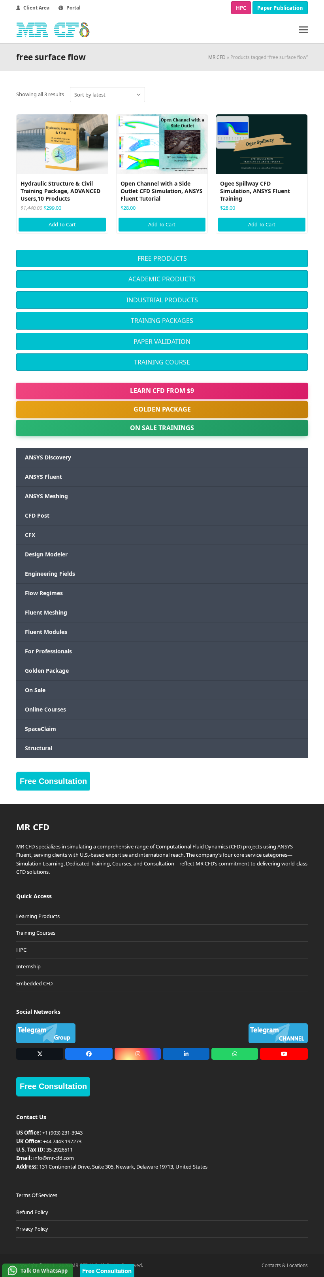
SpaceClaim (40, 728)
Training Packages (162, 320)
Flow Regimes (44, 593)
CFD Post (37, 515)
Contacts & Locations (285, 1265)
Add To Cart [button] (62, 224)
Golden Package (162, 409)
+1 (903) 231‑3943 (62, 1132)
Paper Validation (162, 341)
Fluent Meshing (46, 612)
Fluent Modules (46, 632)
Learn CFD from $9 (162, 390)
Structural (38, 748)
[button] (303, 30)
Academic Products (162, 279)
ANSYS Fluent (43, 476)
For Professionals (48, 651)
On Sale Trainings (162, 427)
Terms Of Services (36, 1195)
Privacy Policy (32, 1228)
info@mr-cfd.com (53, 1157)
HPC (241, 7)
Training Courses (35, 932)
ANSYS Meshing (46, 496)
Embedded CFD (34, 983)
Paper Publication (280, 7)
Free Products (162, 258)
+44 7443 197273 (62, 1141)
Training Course (162, 362)
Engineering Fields (50, 573)
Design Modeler (46, 554)
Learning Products (38, 916)
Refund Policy (32, 1212)
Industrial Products (162, 300)
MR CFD (217, 57)
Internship (28, 966)
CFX (30, 535)
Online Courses (45, 709)
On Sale (35, 690)
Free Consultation (53, 781)
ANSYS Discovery (48, 457)
